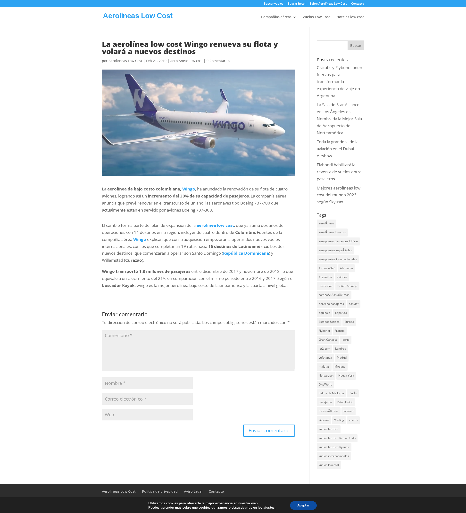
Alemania (346, 268)
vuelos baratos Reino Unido (337, 438)
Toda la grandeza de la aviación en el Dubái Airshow (337, 148)
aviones (342, 277)
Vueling (339, 420)
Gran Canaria (328, 340)
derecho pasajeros (331, 304)
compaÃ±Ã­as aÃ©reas (334, 295)
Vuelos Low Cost (316, 17)
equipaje (324, 313)
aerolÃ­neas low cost (186, 60)
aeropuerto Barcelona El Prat (338, 241)
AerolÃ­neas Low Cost (125, 60)
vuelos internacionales (334, 456)
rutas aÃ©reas (329, 411)
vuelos (353, 420)
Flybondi (324, 331)
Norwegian (326, 375)
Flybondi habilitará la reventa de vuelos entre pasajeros (339, 172)
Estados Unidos (329, 322)
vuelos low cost (329, 465)
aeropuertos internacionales (338, 259)
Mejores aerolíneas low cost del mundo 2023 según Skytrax (338, 195)
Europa (349, 322)
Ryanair (348, 411)
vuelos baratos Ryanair (334, 447)
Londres (340, 349)
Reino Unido (345, 402)
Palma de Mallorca (331, 393)
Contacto (357, 4)
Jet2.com (324, 349)
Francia (340, 331)
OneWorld (325, 384)
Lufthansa (325, 357)
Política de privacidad (160, 491)
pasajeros (325, 402)
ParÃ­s (353, 393)
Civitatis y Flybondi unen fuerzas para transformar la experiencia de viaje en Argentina (339, 81)
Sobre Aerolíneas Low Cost (328, 4)
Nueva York (346, 375)
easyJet (353, 304)
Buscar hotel (296, 4)
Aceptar (303, 505)
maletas (324, 366)
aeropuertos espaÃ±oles (335, 250)
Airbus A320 (327, 268)
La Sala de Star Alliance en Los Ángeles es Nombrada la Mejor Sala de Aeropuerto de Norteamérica (339, 118)
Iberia (346, 340)
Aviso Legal (193, 491)
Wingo (188, 189)
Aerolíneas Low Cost (119, 491)
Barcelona (326, 286)
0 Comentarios (218, 60)
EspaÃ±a (341, 313)
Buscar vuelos (273, 4)
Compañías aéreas (276, 17)
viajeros (324, 420)
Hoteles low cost (350, 17)
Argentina (325, 277)
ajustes (269, 507)
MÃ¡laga (340, 366)
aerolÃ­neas (326, 223)
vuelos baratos (329, 429)
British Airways (347, 286)
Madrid (342, 357)
